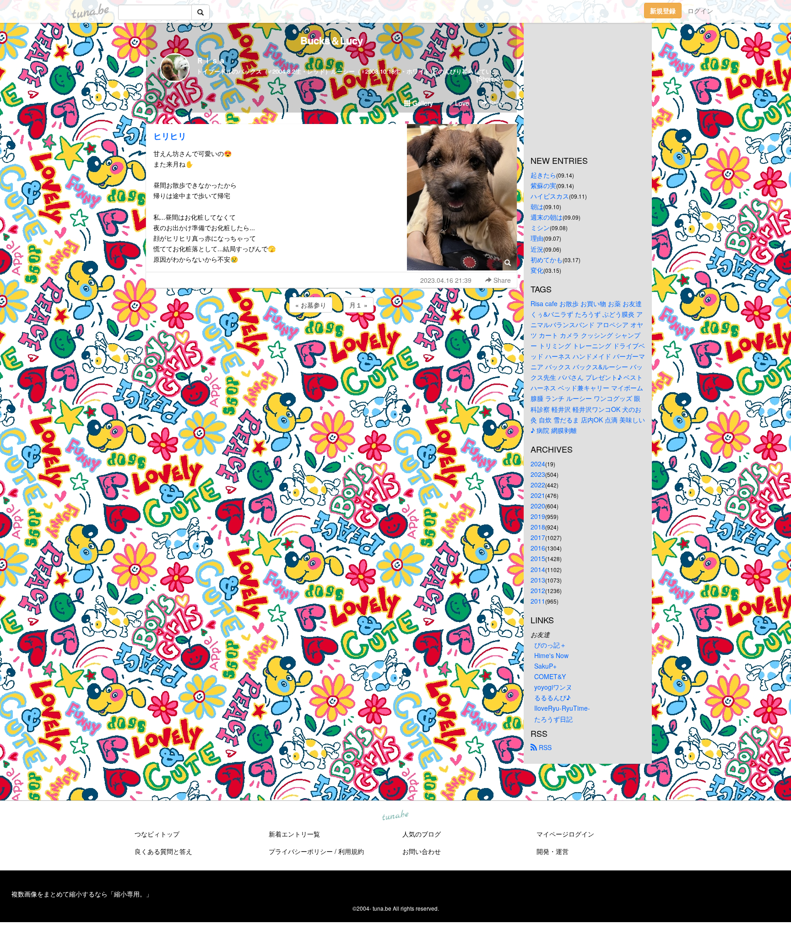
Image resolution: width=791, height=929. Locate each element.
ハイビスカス (550, 195)
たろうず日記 (553, 719)
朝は (537, 206)
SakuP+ (545, 665)
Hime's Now (551, 655)
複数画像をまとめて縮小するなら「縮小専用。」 (81, 893)
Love (461, 103)
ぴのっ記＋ (550, 644)
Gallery (422, 103)
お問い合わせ (421, 851)
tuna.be (395, 815)
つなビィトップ (157, 833)
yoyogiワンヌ (553, 686)
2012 (538, 590)
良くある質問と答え (163, 851)
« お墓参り (310, 304)
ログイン (700, 10)
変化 (537, 270)
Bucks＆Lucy (331, 40)
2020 (538, 505)
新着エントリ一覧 (294, 833)
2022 (538, 484)
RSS (544, 747)
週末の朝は (547, 216)
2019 (538, 516)
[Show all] (490, 78)
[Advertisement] (331, 339)
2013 (538, 579)
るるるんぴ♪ (552, 697)
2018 (538, 526)
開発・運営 (552, 851)
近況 (537, 249)
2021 (538, 495)
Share (496, 102)
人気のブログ (421, 833)
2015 (538, 558)
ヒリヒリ (169, 136)
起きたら (543, 174)
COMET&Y (550, 676)
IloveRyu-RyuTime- (562, 708)
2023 (538, 474)
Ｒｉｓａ (211, 60)
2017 (538, 537)
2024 (538, 463)
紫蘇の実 (543, 185)
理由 (537, 238)
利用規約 (351, 851)
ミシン (540, 227)
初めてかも (547, 259)
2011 (538, 600)
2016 (538, 547)
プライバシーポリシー (301, 851)
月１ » (358, 304)
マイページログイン (565, 833)
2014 (538, 569)
